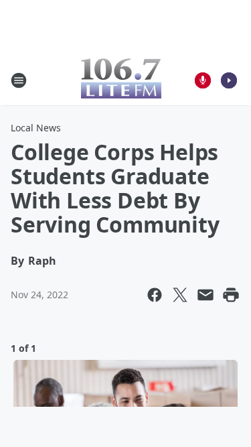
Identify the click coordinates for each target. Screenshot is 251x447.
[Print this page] (231, 294)
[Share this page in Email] (205, 294)
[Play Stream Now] (229, 80)
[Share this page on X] (180, 294)
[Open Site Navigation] (19, 80)
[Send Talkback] (203, 80)
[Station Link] (121, 80)
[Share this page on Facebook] (154, 294)
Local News (36, 127)
